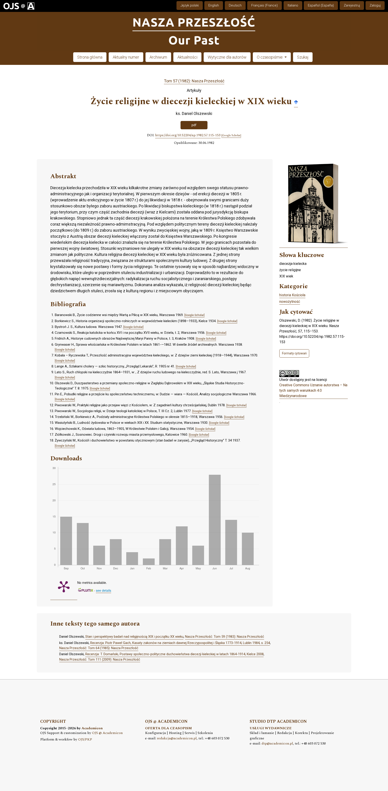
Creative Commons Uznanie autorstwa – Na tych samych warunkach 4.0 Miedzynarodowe (313, 390)
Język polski (190, 5)
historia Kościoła (292, 295)
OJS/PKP (85, 739)
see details (103, 590)
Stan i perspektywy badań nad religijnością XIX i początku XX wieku (134, 637)
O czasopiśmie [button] (270, 57)
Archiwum (158, 57)
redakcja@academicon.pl (177, 738)
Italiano (293, 5)
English (213, 5)
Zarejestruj (352, 5)
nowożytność (289, 301)
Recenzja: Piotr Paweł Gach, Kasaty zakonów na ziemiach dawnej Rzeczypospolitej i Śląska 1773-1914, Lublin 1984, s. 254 (180, 643)
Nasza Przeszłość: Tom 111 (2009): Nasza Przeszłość (99, 659)
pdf (194, 125)
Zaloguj (375, 5)
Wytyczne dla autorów (227, 57)
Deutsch (235, 5)
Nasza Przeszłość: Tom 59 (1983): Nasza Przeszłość (224, 637)
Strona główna (89, 57)
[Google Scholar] (296, 101)
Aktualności (187, 57)
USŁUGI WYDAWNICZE (271, 728)
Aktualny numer (126, 57)
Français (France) (264, 5)
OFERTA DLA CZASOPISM (168, 728)
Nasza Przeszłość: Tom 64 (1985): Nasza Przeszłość (98, 648)
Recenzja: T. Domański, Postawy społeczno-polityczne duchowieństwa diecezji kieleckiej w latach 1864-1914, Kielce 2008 (174, 654)
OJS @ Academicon (107, 733)
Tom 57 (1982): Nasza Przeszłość (194, 81)
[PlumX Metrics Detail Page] (63, 586)
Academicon (92, 728)
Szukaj (303, 57)
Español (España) (321, 5)
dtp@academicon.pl (277, 743)
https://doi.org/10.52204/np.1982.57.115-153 (187, 135)
